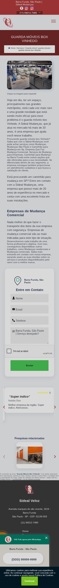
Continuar (30, 581)
